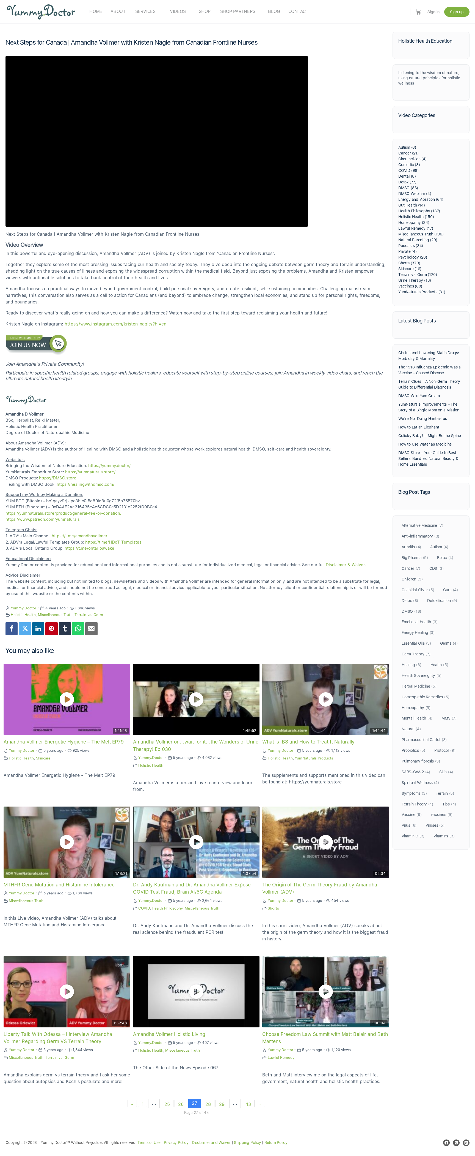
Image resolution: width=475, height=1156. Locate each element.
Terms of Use (148, 1142)
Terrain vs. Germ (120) (417, 274)
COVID (144, 908)
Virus (409, 825)
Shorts (273, 908)
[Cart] (418, 11)
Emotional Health (419, 622)
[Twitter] (25, 628)
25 (167, 1104)
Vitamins (443, 836)
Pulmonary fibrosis (421, 761)
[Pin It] (51, 628)
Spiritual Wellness (420, 782)
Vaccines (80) (410, 286)
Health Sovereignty (421, 675)
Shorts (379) (409, 263)
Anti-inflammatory (420, 536)
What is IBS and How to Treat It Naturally (308, 742)
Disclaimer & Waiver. (346, 564)
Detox (410, 600)
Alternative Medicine (422, 525)
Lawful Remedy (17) (415, 228)
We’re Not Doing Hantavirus (422, 418)
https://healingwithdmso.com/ (85, 484)
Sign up (457, 12)
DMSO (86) (408, 188)
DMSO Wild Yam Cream (419, 396)
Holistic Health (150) (416, 217)
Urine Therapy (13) (414, 280)
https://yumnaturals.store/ (90, 472)
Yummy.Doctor (23, 608)
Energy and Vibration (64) (420, 199)
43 (248, 1104)
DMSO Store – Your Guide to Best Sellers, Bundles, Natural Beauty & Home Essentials (428, 458)
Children (412, 579)
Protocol (444, 750)
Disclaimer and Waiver (211, 1142)
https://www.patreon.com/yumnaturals (42, 519)
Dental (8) (407, 176)
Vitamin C (413, 836)
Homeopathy (416, 707)
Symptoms (414, 793)
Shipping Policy (247, 1142)
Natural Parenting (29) (417, 240)
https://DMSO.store (57, 478)
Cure (450, 590)
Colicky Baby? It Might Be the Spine (429, 435)
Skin (446, 772)
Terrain (445, 793)
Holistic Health (23, 614)
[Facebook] (11, 628)
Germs (449, 643)
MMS (449, 718)
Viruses (435, 825)
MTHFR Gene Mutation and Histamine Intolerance (59, 885)
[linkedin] (466, 1142)
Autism (439, 547)
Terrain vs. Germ (88, 614)
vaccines (441, 814)
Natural (411, 729)
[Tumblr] (65, 628)
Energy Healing (418, 632)
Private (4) (407, 251)
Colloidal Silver (418, 590)
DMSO (411, 611)
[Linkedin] (38, 628)
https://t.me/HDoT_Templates (113, 542)
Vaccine (412, 814)
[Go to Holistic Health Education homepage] (41, 11)
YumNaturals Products (314, 758)
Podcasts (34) (410, 245)
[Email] (91, 628)
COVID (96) (408, 170)
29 (222, 1104)
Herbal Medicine (419, 686)
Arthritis (411, 547)
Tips (449, 804)
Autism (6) (407, 147)
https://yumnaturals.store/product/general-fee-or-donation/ (63, 513)
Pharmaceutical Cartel (424, 739)
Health (439, 665)
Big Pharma (415, 557)
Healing (411, 665)
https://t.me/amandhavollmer (79, 535)
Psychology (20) (412, 257)
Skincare (43, 758)
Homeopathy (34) (413, 222)
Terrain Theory (417, 804)
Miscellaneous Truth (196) (421, 234)
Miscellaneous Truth (55, 614)
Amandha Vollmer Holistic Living (169, 1034)
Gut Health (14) (411, 205)
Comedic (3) (409, 164)
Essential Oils (416, 643)
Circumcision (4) (412, 159)
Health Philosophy (167, 908)
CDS (436, 568)
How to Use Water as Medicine (425, 444)
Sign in (433, 12)
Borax (445, 557)
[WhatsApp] (78, 628)
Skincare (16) (409, 269)
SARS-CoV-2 (416, 772)
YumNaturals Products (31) (421, 292)
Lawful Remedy (281, 1057)
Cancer (411, 568)
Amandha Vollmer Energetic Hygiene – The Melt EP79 (64, 742)
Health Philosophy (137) (419, 211)
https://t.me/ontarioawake (89, 548)
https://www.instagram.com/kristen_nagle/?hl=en (115, 324)
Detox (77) (407, 182)
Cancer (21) (408, 153)
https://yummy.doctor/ (109, 465)
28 (208, 1104)
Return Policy (276, 1142)
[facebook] (446, 1142)
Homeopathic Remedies (425, 697)
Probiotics (413, 750)
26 (181, 1104)
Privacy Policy (176, 1142)
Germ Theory (416, 654)
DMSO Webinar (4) (414, 193)
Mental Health (417, 718)
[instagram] (456, 1142)
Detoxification (442, 600)
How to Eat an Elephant (418, 427)
